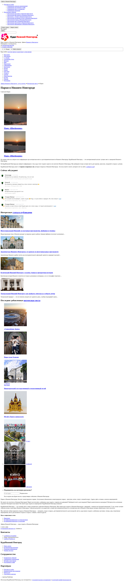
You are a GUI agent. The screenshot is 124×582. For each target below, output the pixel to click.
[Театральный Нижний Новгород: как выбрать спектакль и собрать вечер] (12, 290)
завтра (14, 52)
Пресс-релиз (7, 546)
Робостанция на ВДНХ (10, 193)
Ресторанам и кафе (9, 562)
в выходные (19, 52)
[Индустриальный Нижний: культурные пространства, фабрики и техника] (12, 227)
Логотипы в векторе (10, 574)
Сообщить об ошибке (10, 535)
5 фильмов (29, 486)
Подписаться (23, 493)
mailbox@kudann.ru (9, 539)
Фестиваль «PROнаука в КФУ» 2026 (13, 186)
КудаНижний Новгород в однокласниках (16, 519)
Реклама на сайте (9, 569)
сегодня (10, 52)
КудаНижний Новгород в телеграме (14, 521)
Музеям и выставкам (10, 561)
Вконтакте (7, 518)
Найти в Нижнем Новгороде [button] (8, 1)
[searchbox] (62, 30)
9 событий (29, 464)
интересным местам (8, 45)
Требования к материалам (11, 559)
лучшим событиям (7, 47)
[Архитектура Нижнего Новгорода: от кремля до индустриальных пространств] (12, 248)
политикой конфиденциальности (61, 580)
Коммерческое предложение (12, 571)
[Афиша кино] (14, 486)
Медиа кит (7, 572)
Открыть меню (5, 27)
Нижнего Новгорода (32, 42)
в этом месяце (28, 52)
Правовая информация (10, 549)
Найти (2, 30)
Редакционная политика (11, 547)
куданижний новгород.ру (8, 528)
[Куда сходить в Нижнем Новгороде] (19, 40)
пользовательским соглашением (41, 580)
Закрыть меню (14, 27)
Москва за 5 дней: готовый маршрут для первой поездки (18, 178)
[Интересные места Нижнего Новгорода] (14, 441)
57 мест (28, 441)
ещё (60, 198)
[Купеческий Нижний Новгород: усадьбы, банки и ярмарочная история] (12, 269)
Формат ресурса (8, 550)
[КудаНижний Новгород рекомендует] (14, 464)
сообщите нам (90, 166)
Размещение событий (10, 557)
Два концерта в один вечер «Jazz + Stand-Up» (16, 200)
